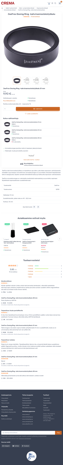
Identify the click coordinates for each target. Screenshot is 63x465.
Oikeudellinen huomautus (28, 407)
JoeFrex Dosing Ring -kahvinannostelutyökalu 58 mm (27, 138)
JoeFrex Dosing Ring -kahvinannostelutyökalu (31, 10)
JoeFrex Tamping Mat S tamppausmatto (28, 242)
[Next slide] (59, 239)
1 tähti (30, 277)
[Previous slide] (3, 239)
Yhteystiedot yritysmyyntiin (8, 412)
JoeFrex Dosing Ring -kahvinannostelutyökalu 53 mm (27, 130)
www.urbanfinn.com (27, 424)
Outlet (44, 405)
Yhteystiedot (4, 398)
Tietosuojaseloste (27, 400)
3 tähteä (30, 271)
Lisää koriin (39, 109)
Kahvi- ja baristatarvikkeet (26, 8)
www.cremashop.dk (27, 421)
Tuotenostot (46, 410)
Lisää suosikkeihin (32, 113)
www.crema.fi (26, 414)
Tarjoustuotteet (47, 403)
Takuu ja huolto (5, 403)
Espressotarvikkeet (42, 8)
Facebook (26, 446)
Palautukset (4, 400)
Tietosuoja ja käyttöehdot (25, 438)
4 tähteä (30, 268)
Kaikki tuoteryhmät (11, 8)
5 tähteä (30, 266)
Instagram (7, 446)
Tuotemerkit (46, 400)
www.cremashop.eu (27, 417)
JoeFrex (56, 185)
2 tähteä (30, 274)
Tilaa (58, 432)
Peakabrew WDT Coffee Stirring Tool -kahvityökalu (12, 242)
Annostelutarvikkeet (10, 10)
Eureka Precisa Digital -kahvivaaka (47, 242)
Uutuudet (45, 407)
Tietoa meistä (25, 405)
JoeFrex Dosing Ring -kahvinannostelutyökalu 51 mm (26, 122)
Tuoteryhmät (46, 398)
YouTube (16, 446)
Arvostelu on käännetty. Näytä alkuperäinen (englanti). (15, 305)
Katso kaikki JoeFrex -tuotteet (31, 159)
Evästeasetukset (26, 403)
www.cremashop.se (27, 419)
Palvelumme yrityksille (7, 409)
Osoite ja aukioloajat (6, 419)
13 (35, 16)
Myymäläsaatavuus (9, 100)
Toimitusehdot (26, 398)
